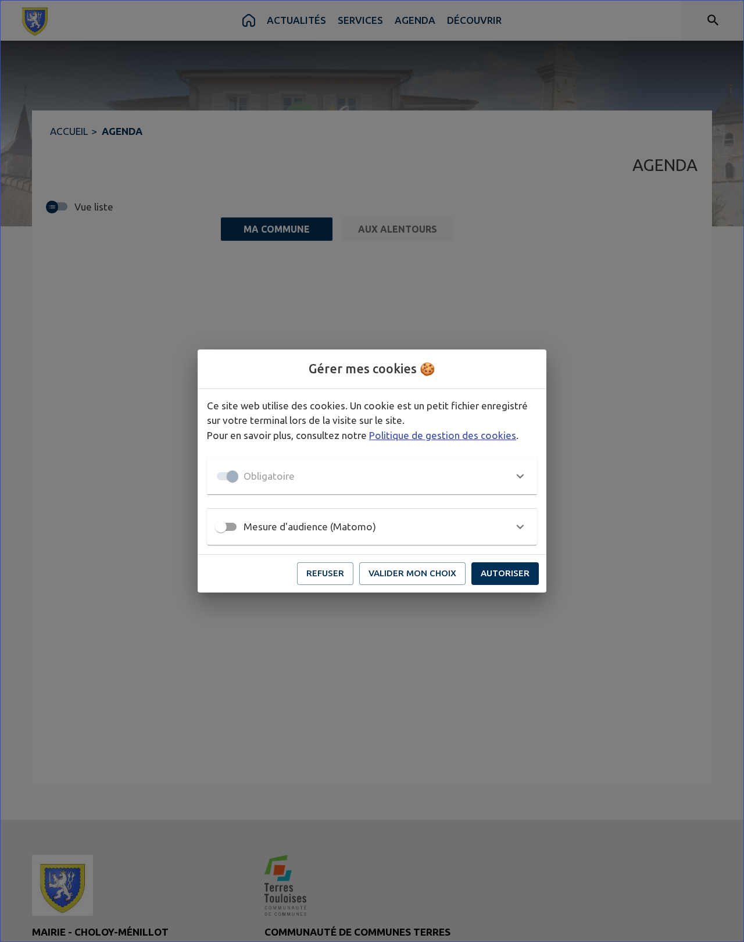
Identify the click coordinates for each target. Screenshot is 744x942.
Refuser (325, 573)
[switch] (221, 527)
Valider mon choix (412, 573)
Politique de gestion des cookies (442, 435)
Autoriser (505, 573)
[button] (372, 476)
